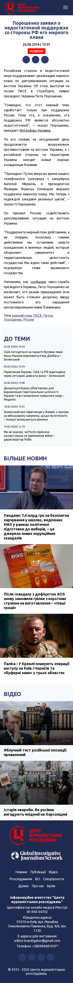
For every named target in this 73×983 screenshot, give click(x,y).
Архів (51, 886)
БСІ (37, 879)
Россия (28, 319)
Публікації (38, 872)
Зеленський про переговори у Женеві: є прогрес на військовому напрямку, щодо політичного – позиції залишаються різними (36, 415)
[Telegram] (45, 59)
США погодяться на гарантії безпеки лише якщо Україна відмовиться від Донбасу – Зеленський (33, 355)
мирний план (22, 315)
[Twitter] (35, 59)
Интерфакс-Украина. (35, 130)
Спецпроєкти (53, 879)
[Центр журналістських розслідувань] (21, 8)
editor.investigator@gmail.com (37, 940)
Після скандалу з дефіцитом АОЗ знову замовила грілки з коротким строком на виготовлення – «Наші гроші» (35, 601)
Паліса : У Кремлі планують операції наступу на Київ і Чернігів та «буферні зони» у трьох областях (36, 668)
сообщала (38, 282)
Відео (12, 694)
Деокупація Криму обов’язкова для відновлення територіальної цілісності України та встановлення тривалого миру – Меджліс (34, 393)
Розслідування (20, 879)
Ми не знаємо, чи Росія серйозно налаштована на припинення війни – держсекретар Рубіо (29, 435)
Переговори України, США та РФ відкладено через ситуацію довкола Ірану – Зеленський (35, 373)
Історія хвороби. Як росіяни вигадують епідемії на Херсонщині (35, 812)
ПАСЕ (37, 315)
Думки (23, 886)
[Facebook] (26, 59)
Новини (36, 51)
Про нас (38, 886)
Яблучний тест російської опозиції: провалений (35, 752)
